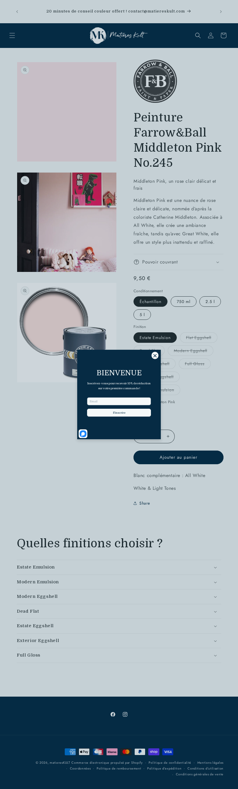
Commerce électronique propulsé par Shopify (107, 762)
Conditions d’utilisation (205, 768)
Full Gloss (198, 365)
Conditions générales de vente (199, 774)
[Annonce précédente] (17, 11)
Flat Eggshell (201, 338)
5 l (142, 315)
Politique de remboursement (119, 768)
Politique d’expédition (164, 768)
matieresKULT (60, 762)
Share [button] (144, 503)
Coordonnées (80, 768)
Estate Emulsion (155, 337)
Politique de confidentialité (170, 762)
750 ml (183, 301)
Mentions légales (210, 762)
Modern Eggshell (193, 351)
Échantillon (150, 301)
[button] (12, 35)
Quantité (141, 423)
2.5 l (210, 301)
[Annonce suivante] (220, 11)
